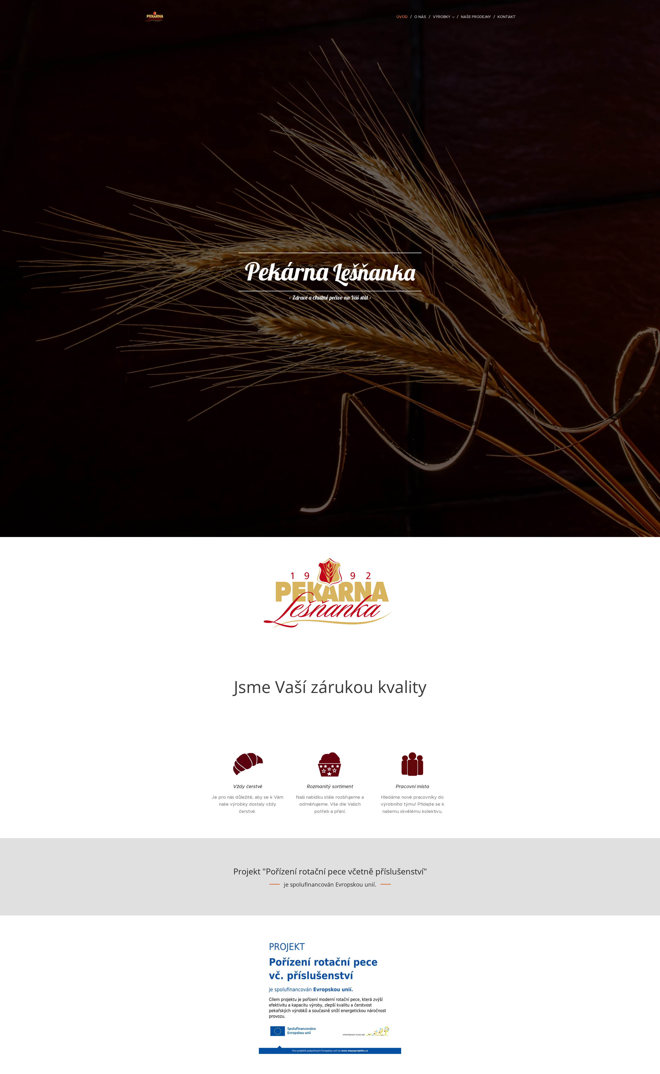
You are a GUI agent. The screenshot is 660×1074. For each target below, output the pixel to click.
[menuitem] (403, 16)
